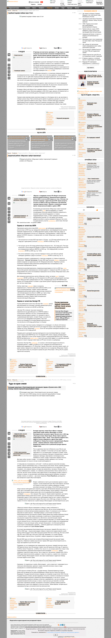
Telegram (60, 625)
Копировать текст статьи (9, 78)
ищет (57, 276)
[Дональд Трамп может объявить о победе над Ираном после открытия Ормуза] (13, 366)
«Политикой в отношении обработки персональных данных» (63, 632)
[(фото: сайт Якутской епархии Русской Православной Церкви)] (21, 481)
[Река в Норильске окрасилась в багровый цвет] (82, 266)
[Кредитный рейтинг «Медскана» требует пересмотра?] (82, 277)
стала (64, 268)
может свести (34, 338)
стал (44, 210)
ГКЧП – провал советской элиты (80, 6)
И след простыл (62, 4)
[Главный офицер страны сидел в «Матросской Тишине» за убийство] (82, 305)
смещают (30, 286)
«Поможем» (27, 494)
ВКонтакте (62, 625)
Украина (27, 8)
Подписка (33, 4)
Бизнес (57, 8)
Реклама (40, 4)
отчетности (41, 241)
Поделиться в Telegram (9, 75)
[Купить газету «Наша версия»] (30, 2)
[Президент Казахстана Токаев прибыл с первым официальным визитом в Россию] (82, 197)
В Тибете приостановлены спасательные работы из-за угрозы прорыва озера (21, 453)
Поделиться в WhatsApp (9, 68)
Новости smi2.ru (11, 617)
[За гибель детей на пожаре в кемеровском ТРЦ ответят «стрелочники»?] (82, 183)
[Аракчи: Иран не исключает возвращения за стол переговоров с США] (13, 603)
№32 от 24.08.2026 (35, 2)
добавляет (35, 342)
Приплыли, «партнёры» (99, 3)
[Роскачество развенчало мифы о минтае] (82, 137)
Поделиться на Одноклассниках (9, 65)
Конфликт (41, 8)
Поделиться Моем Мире (9, 60)
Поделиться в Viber (9, 71)
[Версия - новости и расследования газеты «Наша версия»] (17, 3)
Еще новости (90, 67)
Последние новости (90, 11)
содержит (46, 303)
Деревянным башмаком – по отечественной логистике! (20, 216)
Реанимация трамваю (19, 70)
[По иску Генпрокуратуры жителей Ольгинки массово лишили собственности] (82, 219)
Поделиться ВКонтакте (9, 54)
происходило (42, 228)
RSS (58, 625)
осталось (37, 328)
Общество (49, 8)
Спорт (63, 8)
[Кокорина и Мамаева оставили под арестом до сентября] (82, 115)
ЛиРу (64, 625)
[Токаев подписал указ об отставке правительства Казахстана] (50, 603)
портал (50, 70)
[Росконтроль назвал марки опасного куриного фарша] (82, 103)
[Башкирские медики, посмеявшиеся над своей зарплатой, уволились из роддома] (82, 169)
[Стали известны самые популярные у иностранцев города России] (82, 150)
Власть (34, 8)
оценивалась (52, 220)
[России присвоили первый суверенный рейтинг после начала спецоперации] (64, 294)
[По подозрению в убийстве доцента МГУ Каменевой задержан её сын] (50, 366)
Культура (69, 8)
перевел (56, 260)
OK (55, 635)
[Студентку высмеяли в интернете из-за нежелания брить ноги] (82, 126)
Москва (77, 8)
